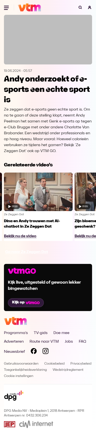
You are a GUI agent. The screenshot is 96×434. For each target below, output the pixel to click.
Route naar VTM (44, 342)
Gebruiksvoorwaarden (21, 364)
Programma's (16, 333)
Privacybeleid (80, 364)
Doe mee (61, 333)
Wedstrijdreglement (68, 370)
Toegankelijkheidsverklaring (25, 370)
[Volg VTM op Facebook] (34, 352)
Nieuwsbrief (14, 352)
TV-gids (41, 333)
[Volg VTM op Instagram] (45, 352)
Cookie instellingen (18, 376)
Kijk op (18, 302)
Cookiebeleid (54, 364)
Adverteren (14, 342)
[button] (89, 7)
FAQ (82, 342)
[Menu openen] (7, 7)
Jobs (69, 342)
